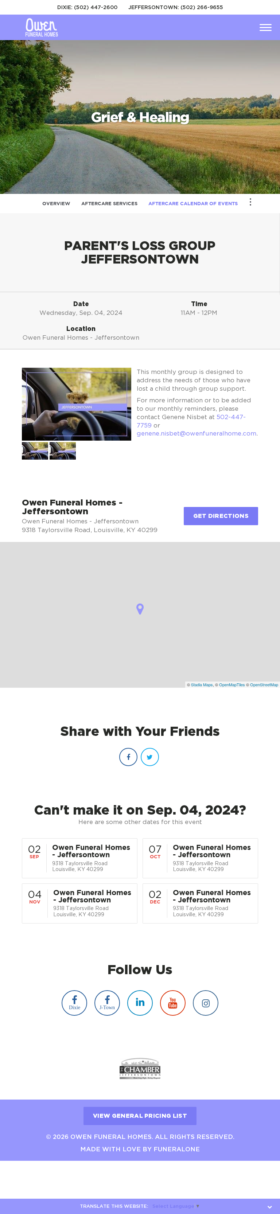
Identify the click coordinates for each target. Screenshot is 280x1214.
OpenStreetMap (264, 684)
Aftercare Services (109, 203)
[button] (35, 451)
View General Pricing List (140, 1115)
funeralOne (176, 1148)
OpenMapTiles (232, 684)
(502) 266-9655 (201, 7)
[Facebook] (128, 757)
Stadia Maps (202, 684)
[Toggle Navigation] (250, 202)
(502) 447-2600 (95, 7)
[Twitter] (150, 757)
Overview (56, 203)
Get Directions (221, 515)
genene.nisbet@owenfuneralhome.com (196, 433)
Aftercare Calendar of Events (193, 203)
